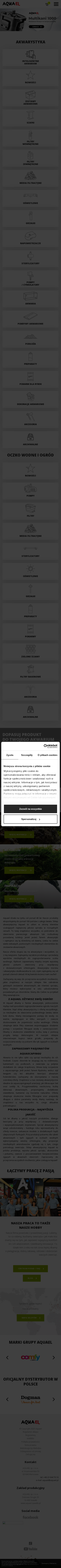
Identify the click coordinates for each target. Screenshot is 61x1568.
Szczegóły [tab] (27, 755)
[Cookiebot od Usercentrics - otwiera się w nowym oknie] (43, 746)
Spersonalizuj (28, 819)
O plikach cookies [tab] (47, 755)
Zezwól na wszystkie (30, 808)
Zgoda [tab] (9, 755)
